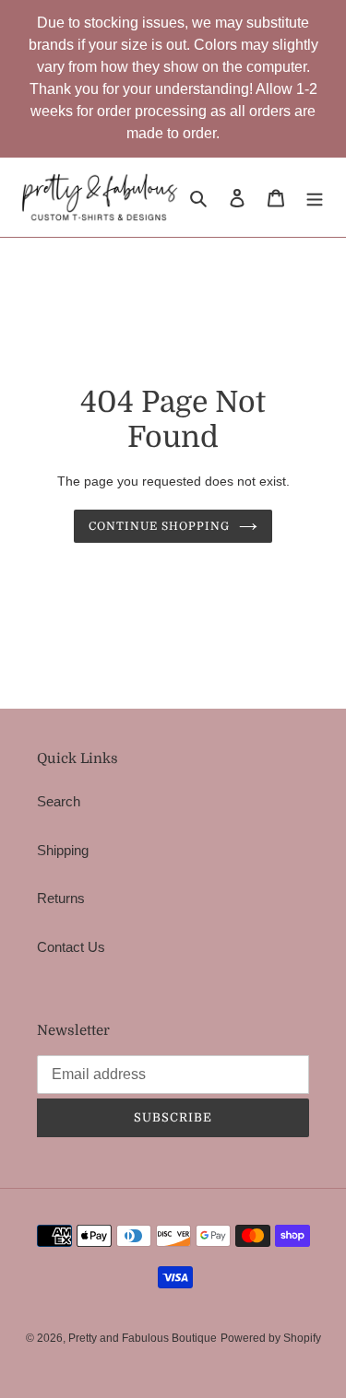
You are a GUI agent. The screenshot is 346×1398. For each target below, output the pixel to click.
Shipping (63, 850)
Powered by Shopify (271, 1338)
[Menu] (314, 197)
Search (58, 801)
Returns (61, 898)
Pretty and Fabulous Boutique (142, 1338)
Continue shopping (159, 526)
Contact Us (71, 947)
